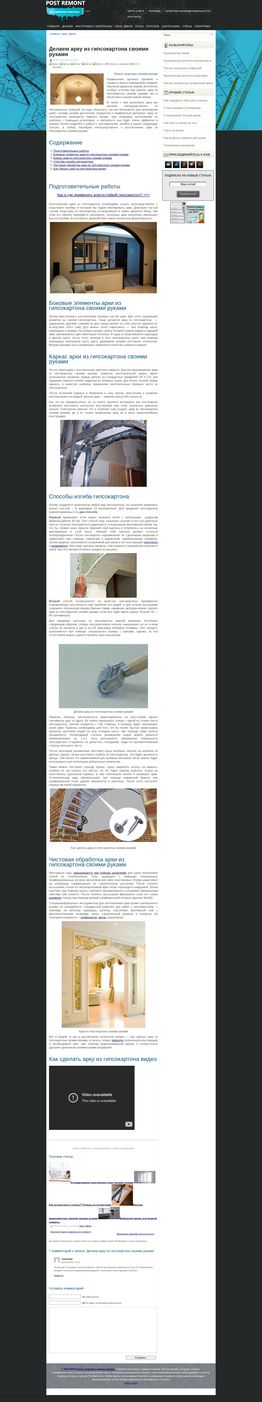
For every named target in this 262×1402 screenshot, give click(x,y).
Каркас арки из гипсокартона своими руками (82, 158)
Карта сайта (135, 11)
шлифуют (55, 897)
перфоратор (89, 917)
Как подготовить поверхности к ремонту (71, 1231)
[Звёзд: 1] (54, 63)
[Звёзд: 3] (76, 63)
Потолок (152, 26)
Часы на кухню (174, 130)
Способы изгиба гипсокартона (73, 161)
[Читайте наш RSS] (199, 167)
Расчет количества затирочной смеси (188, 83)
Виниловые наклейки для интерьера (135, 1233)
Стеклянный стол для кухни (182, 115)
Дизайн (67, 26)
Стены (187, 26)
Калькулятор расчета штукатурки (185, 75)
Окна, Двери (124, 26)
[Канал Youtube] (192, 167)
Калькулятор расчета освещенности (188, 60)
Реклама (154, 11)
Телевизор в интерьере (179, 145)
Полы (139, 26)
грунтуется (151, 542)
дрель (102, 917)
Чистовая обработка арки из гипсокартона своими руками (91, 165)
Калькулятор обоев (176, 53)
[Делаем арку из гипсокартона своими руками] (103, 257)
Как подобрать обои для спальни (185, 100)
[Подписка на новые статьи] (168, 167)
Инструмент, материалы (94, 26)
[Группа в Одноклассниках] (184, 167)
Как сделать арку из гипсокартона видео (79, 168)
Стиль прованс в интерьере (182, 108)
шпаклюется (59, 545)
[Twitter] (176, 167)
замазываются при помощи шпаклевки (99, 872)
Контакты (134, 16)
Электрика (202, 26)
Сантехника (171, 26)
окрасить (118, 1040)
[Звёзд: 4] (87, 63)
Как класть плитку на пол (180, 123)
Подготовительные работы (71, 150)
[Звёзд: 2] (65, 63)
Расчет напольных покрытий (183, 68)
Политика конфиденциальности (187, 11)
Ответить (58, 1275)
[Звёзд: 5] (98, 63)
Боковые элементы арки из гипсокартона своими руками (91, 154)
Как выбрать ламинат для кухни (185, 138)
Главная (53, 26)
